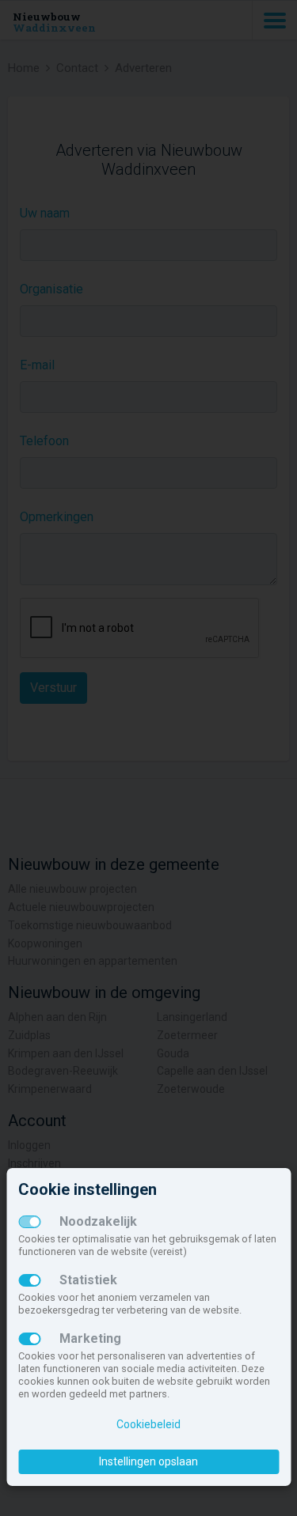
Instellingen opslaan (148, 1461)
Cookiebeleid (148, 1424)
